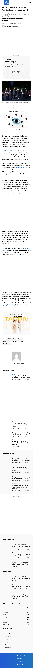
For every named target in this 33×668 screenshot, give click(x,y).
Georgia (20, 18)
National (5, 20)
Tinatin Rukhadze (20, 168)
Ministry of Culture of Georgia (13, 151)
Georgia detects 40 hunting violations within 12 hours (21, 433)
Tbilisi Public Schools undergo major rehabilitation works (21, 424)
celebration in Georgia (9, 18)
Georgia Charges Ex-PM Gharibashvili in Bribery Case (21, 377)
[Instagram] (20, 2)
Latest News (15, 341)
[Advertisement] (16, 41)
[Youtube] (26, 2)
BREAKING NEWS (11, 338)
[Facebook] (17, 2)
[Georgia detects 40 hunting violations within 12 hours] (6, 433)
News (22, 341)
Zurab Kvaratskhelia (12, 26)
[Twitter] (23, 2)
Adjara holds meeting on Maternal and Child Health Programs (20, 443)
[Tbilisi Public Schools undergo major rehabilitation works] (6, 424)
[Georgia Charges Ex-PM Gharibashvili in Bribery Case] (6, 377)
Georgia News (6, 341)
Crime (13, 374)
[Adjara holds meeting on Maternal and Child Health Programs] (6, 442)
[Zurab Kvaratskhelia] (3, 26)
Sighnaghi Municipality (8, 305)
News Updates (6, 343)
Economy (14, 421)
